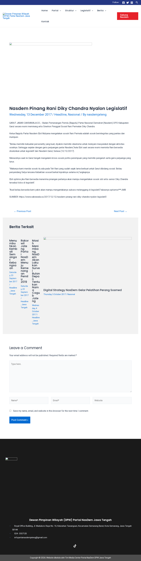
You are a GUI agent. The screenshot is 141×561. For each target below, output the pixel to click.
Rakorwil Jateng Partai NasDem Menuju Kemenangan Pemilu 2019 (25, 261)
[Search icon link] (137, 2)
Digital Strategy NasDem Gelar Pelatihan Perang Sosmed (83, 290)
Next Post (120, 211)
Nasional (74, 114)
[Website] (112, 401)
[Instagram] (132, 2)
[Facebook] (123, 2)
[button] (59, 10)
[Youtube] (83, 546)
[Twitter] (127, 2)
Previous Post (22, 211)
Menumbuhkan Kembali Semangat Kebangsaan (13, 254)
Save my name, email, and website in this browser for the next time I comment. (51, 411)
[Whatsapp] (92, 546)
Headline (60, 114)
